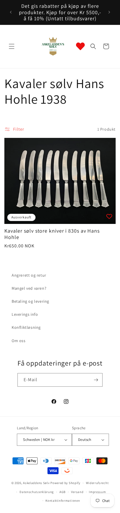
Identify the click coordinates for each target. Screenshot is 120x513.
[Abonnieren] (95, 380)
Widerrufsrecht (97, 483)
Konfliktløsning (26, 327)
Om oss (19, 340)
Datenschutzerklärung (37, 492)
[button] (11, 46)
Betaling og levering (30, 301)
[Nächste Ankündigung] (109, 12)
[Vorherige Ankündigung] (10, 12)
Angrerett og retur (29, 275)
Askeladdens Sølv (36, 483)
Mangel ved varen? (29, 288)
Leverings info (25, 314)
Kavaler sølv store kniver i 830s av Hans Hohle (52, 234)
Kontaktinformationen (62, 501)
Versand (77, 492)
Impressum (97, 492)
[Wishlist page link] (80, 46)
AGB (62, 492)
